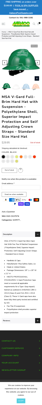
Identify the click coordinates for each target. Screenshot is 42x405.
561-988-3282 (26, 17)
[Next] (37, 62)
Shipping (5, 148)
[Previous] (4, 62)
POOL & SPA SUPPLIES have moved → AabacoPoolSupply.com (23, 9)
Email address (8, 183)
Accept (21, 401)
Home (4, 32)
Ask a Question (8, 211)
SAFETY (16, 220)
